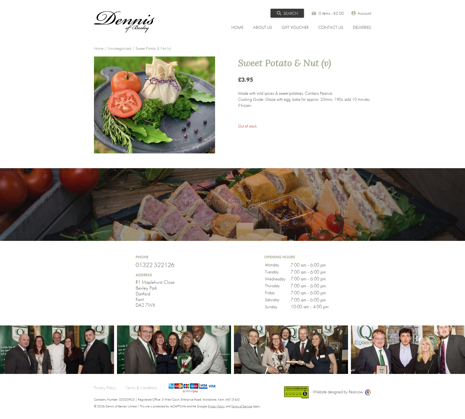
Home (237, 27)
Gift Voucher (295, 27)
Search (290, 13)
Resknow (356, 392)
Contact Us (330, 27)
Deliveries (362, 27)
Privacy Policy (105, 387)
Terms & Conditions (141, 387)
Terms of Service (241, 406)
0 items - (331, 13)
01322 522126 (155, 265)
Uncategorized (119, 48)
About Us (262, 27)
